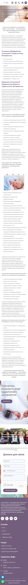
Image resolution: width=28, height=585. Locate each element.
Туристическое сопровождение (10, 551)
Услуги (4, 531)
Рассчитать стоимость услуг (9, 548)
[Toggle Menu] (26, 2)
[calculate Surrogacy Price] (15, 2)
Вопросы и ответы (6, 546)
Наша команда (6, 534)
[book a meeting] (12, 2)
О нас (3, 527)
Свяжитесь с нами (7, 537)
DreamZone (17, 583)
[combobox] (5, 471)
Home (2, 15)
